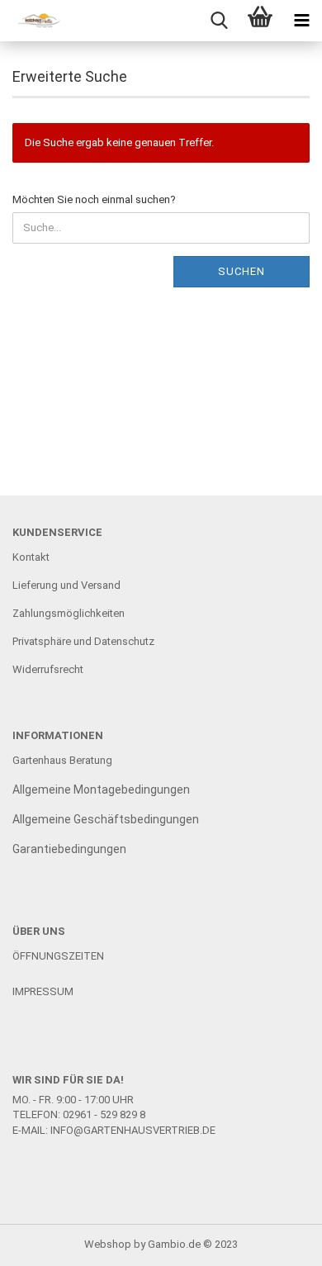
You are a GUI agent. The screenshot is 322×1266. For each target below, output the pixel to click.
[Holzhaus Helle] (33, 20)
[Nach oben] (276, 1241)
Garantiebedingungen (69, 849)
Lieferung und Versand (66, 585)
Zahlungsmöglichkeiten (68, 613)
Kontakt (31, 557)
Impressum (42, 991)
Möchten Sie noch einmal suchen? (94, 199)
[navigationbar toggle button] (301, 20)
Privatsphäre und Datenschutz (83, 641)
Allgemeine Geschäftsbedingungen (105, 819)
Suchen (241, 271)
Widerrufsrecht (47, 669)
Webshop (107, 1244)
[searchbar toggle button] (218, 20)
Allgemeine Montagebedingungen (101, 789)
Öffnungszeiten (58, 956)
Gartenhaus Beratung (63, 760)
